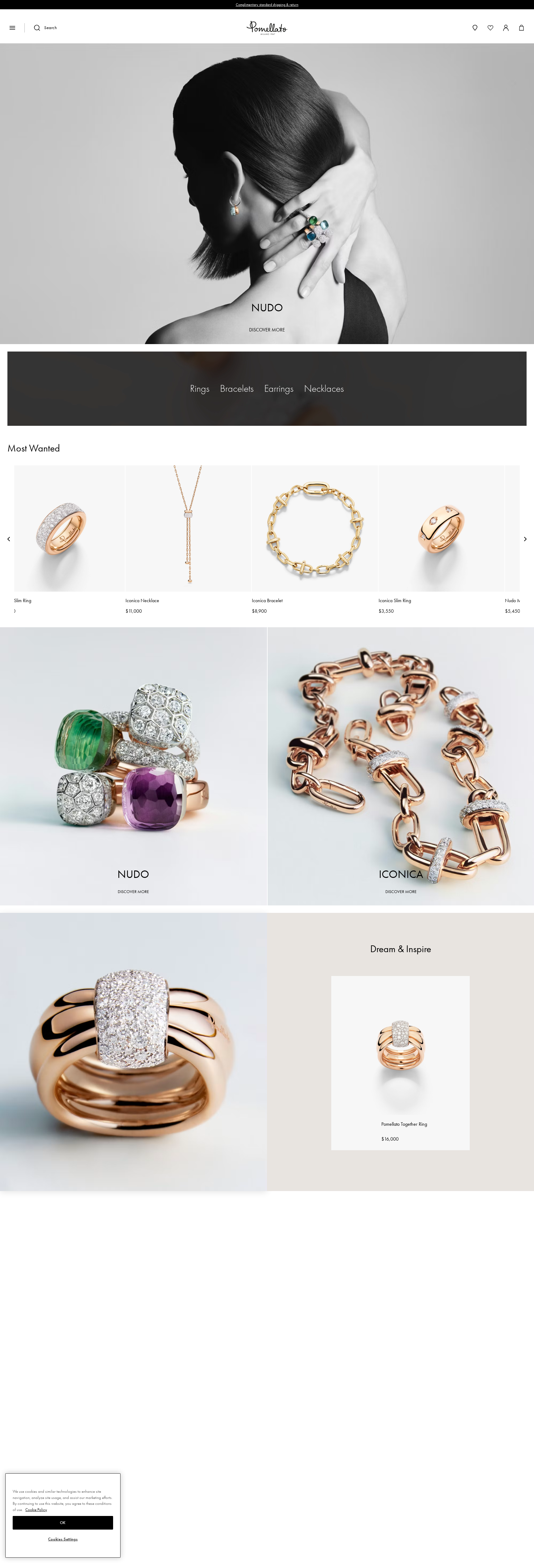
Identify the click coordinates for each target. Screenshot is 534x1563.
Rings (200, 388)
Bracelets (237, 388)
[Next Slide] (525, 540)
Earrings (279, 388)
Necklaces (324, 388)
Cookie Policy (36, 1509)
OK (63, 1522)
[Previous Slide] (8, 540)
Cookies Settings (63, 1539)
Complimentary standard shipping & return (267, 4)
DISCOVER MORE (267, 330)
